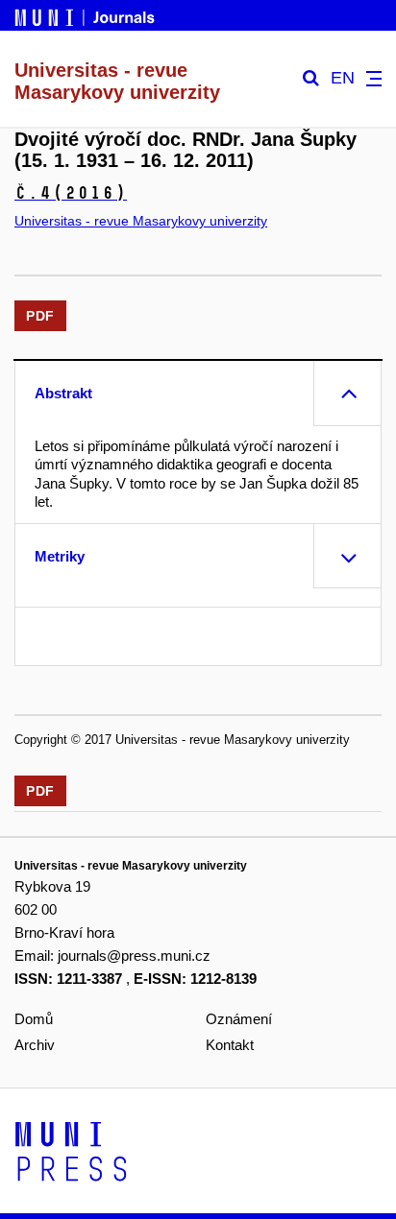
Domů (33, 1019)
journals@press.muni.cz (134, 955)
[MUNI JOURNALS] (86, 14)
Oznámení (239, 1019)
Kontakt (230, 1045)
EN (343, 78)
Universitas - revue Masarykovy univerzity (140, 220)
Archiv (34, 1045)
